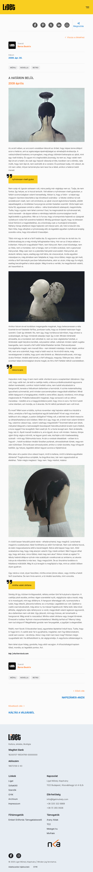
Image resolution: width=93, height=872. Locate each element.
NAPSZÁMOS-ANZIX (73, 697)
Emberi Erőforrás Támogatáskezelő (25, 820)
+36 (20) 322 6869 (56, 803)
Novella (24, 68)
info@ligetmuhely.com (57, 799)
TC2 (49, 824)
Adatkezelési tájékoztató (18, 867)
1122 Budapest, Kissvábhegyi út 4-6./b (65, 785)
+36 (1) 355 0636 (55, 808)
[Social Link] (10, 855)
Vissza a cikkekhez (76, 37)
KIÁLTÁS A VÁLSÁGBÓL (21, 712)
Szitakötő (12, 785)
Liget (10, 781)
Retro (35, 68)
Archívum (13, 799)
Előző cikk (80, 691)
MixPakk (51, 833)
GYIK (10, 794)
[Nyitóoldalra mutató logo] (22, 737)
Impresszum (14, 803)
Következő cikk (15, 706)
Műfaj (13, 68)
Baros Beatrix (24, 46)
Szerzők (12, 790)
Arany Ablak (52, 820)
